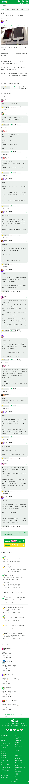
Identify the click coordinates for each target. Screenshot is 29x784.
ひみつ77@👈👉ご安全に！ (9, 112)
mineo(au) (5, 17)
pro (4, 130)
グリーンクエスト (5, 777)
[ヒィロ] (2, 21)
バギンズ (6, 99)
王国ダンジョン (19, 755)
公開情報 (4, 755)
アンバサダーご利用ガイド (6, 770)
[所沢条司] (2, 297)
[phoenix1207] (2, 394)
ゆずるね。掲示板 (11, 9)
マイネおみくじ (18, 771)
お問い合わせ (17, 723)
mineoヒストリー (19, 762)
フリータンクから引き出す (20, 738)
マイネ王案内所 (5, 775)
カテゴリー (21, 9)
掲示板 (4, 6)
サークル (4, 753)
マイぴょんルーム (19, 776)
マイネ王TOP (5, 735)
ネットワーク (4, 757)
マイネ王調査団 (5, 773)
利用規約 (22, 723)
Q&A (3, 737)
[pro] (2, 130)
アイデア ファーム (6, 745)
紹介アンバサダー (5, 764)
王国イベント (18, 774)
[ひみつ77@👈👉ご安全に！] (2, 114)
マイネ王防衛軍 (19, 758)
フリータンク (18, 735)
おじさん (6, 365)
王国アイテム (18, 773)
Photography (19, 760)
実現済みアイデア (5, 748)
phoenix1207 (6, 394)
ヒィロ (5, 20)
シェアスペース (19, 742)
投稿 (3, 9)
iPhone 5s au (20, 15)
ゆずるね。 (18, 744)
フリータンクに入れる (19, 737)
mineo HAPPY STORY (20, 767)
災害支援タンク (18, 740)
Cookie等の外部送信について (17, 725)
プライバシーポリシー (6, 725)
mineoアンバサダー (6, 762)
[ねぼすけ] (2, 157)
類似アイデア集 (4, 747)
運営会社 (25, 725)
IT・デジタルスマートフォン (9, 15)
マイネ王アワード (19, 765)
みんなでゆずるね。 (19, 746)
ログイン (14, 533)
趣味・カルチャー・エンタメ (6, 743)
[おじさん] (2, 365)
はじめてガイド (7, 723)
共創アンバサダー (5, 769)
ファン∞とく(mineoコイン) (21, 769)
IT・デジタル (4, 741)
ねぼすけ (6, 157)
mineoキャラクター (5, 760)
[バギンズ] (2, 100)
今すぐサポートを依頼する (6, 767)
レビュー (18, 750)
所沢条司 (6, 296)
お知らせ (18, 779)
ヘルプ (12, 723)
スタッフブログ (5, 751)
